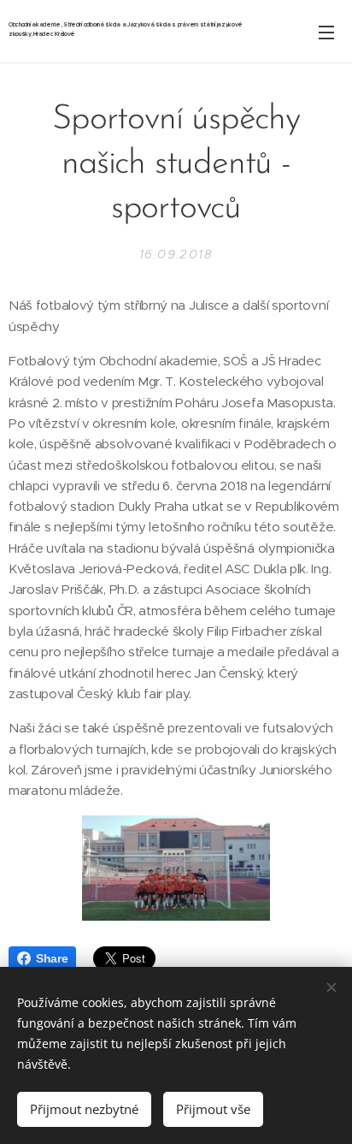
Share (51, 958)
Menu (326, 32)
